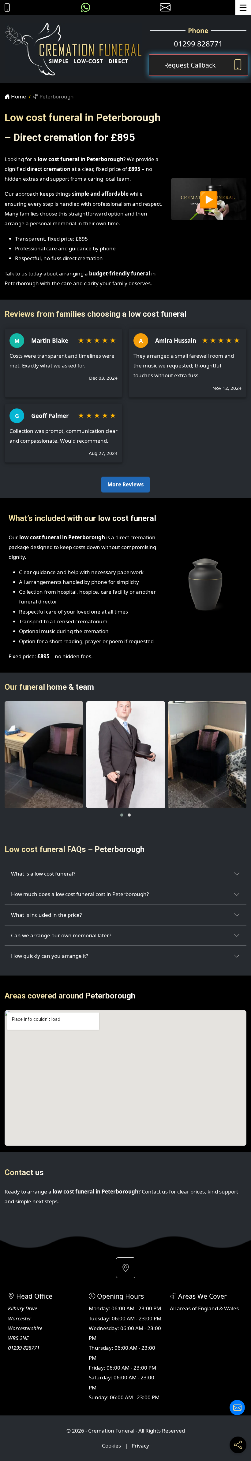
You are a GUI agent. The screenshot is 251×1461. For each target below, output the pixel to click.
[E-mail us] (165, 7)
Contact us (155, 1191)
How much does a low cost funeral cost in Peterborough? (80, 894)
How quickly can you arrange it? (49, 955)
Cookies (111, 1445)
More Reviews (125, 484)
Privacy (140, 1445)
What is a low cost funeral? (43, 873)
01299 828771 (198, 44)
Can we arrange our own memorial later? (61, 935)
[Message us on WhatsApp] (86, 7)
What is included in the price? (46, 914)
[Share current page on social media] (238, 1445)
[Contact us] (237, 1407)
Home (18, 96)
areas (184, 1308)
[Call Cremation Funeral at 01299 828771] (5, 7)
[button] (122, 815)
